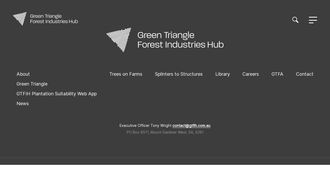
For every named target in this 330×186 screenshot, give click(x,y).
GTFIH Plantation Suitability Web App (56, 93)
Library (222, 74)
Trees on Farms (125, 74)
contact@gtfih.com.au (191, 125)
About (23, 74)
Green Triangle (31, 84)
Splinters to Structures (179, 74)
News (22, 103)
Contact (305, 74)
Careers (250, 74)
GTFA (277, 74)
